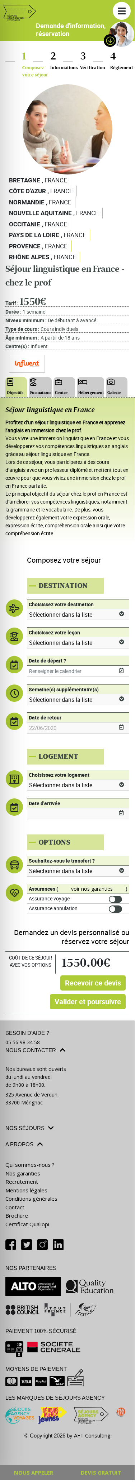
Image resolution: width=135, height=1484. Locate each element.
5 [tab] (78, 554)
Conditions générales (31, 1198)
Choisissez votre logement (59, 774)
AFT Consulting (92, 1435)
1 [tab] (35, 554)
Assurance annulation (53, 908)
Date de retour (45, 717)
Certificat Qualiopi (27, 1224)
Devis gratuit (101, 1472)
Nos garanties (22, 1173)
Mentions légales (26, 1190)
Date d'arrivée (44, 803)
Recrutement (21, 1181)
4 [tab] (67, 554)
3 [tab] (56, 554)
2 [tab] (46, 554)
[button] (122, 11)
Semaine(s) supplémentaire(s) (64, 689)
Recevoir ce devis (93, 983)
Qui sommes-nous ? (30, 1164)
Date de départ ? (47, 660)
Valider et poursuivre (88, 1001)
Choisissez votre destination (61, 604)
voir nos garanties (92, 888)
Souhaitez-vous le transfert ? (62, 860)
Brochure (16, 1215)
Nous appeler (33, 1472)
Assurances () (78, 888)
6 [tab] (89, 554)
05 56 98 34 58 (22, 1042)
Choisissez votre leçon (54, 632)
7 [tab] (99, 554)
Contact (14, 1207)
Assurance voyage (49, 898)
